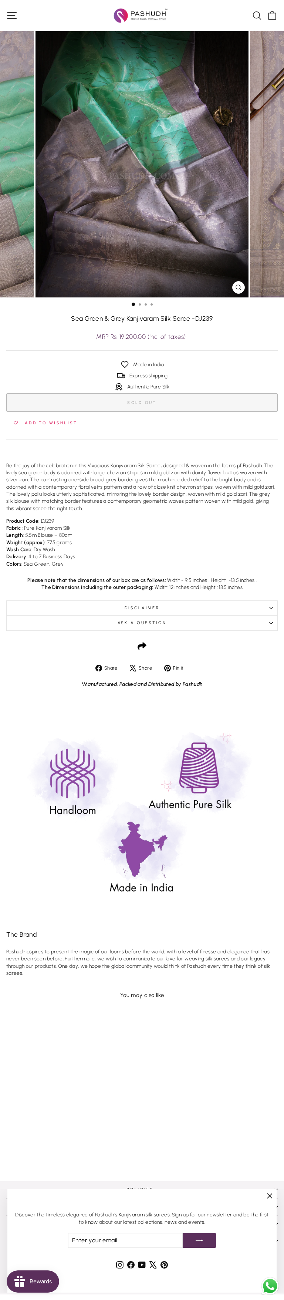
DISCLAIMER (142, 608)
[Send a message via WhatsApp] (270, 1286)
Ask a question (142, 622)
